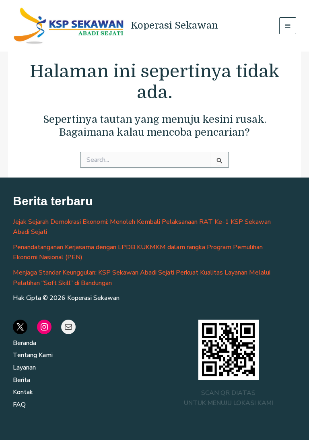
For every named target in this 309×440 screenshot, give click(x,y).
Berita (21, 380)
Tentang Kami (33, 355)
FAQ (19, 404)
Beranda (24, 343)
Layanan (24, 367)
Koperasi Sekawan (174, 25)
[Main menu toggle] (287, 25)
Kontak (23, 392)
